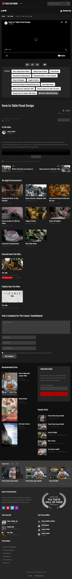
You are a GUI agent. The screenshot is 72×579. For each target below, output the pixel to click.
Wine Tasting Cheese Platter (21, 71)
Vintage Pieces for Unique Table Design (24, 93)
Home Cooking (11, 521)
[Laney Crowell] (4, 132)
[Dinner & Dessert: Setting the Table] (54, 170)
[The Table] (12, 269)
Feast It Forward (17, 161)
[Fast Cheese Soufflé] (42, 452)
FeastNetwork (37, 315)
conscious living (8, 161)
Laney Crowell (11, 131)
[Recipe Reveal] (9, 409)
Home (30, 576)
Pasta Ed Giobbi (52, 432)
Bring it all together (18, 80)
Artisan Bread (55, 71)
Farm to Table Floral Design (49, 93)
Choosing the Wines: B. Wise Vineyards (45, 76)
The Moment (31, 161)
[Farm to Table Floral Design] (12, 190)
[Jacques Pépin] (39, 530)
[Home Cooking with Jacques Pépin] (9, 384)
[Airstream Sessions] (9, 435)
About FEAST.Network (9, 547)
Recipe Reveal (23, 399)
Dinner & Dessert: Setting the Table (23, 89)
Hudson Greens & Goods (40, 71)
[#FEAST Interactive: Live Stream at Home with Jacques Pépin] (18, 170)
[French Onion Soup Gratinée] (42, 418)
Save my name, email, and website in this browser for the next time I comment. (27, 353)
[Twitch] (16, 508)
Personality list (39, 576)
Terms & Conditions (8, 550)
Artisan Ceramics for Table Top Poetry (48, 89)
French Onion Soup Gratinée (56, 416)
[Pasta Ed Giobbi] (42, 435)
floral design (25, 161)
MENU (4, 11)
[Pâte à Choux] (42, 443)
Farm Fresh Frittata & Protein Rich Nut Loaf (26, 84)
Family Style (10, 527)
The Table (16, 118)
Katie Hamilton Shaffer (48, 521)
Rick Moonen (45, 525)
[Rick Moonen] (39, 526)
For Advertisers (7, 560)
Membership (66, 11)
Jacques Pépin (45, 529)
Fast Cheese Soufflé (53, 449)
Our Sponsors (7, 553)
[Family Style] (4, 528)
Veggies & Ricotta (33, 80)
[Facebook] (3, 508)
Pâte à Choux (51, 441)
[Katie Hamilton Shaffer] (39, 522)
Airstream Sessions (24, 424)
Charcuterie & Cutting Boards (21, 76)
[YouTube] (8, 508)
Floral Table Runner (48, 84)
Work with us (7, 556)
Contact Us (6, 563)
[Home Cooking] (4, 522)
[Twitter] (12, 508)
